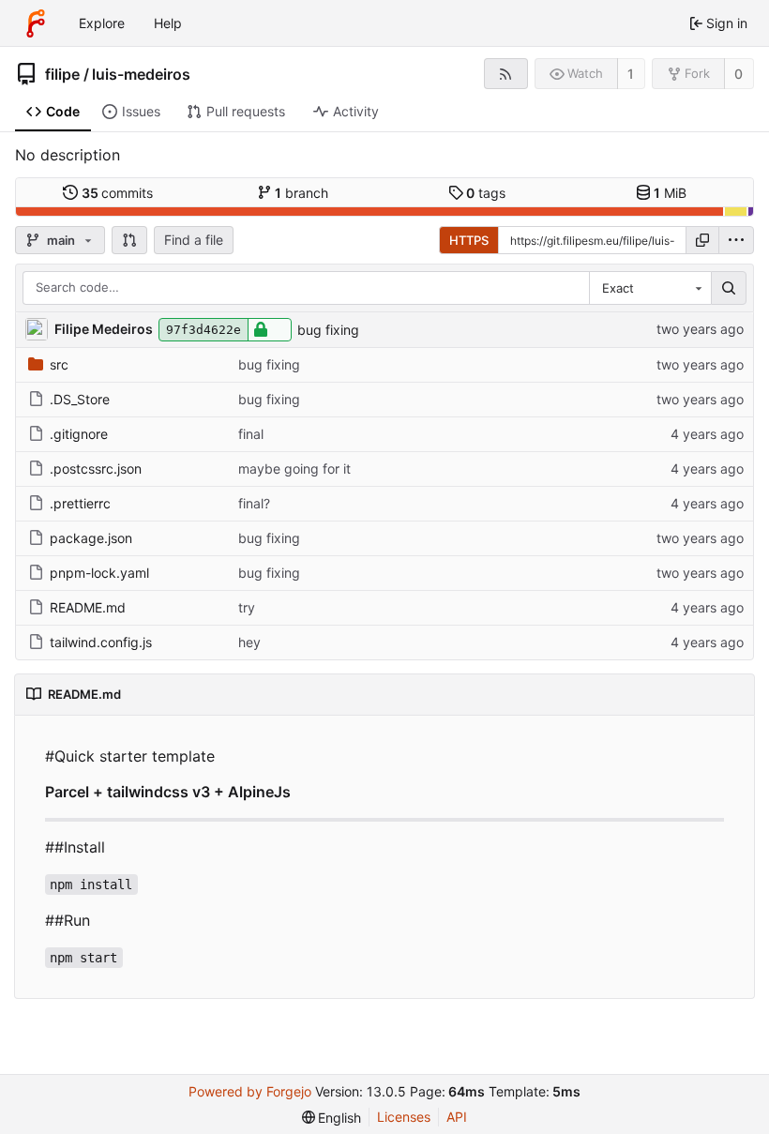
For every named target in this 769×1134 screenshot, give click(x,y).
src (59, 364)
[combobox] (650, 288)
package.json (91, 538)
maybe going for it (294, 468)
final (251, 434)
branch (301, 193)
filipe (62, 74)
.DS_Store (80, 399)
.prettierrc (80, 503)
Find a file (193, 240)
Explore (102, 23)
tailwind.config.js (101, 642)
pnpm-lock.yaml (99, 573)
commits (118, 193)
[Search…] (728, 288)
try (246, 607)
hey (249, 642)
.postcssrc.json (96, 468)
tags (485, 193)
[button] (129, 240)
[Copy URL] (702, 240)
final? (254, 503)
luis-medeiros (141, 74)
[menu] (736, 240)
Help (168, 23)
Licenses (403, 1117)
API (456, 1117)
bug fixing (328, 330)
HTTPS (469, 240)
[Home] (35, 23)
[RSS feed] (506, 73)
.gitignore (79, 434)
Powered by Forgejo (249, 1091)
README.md (88, 607)
